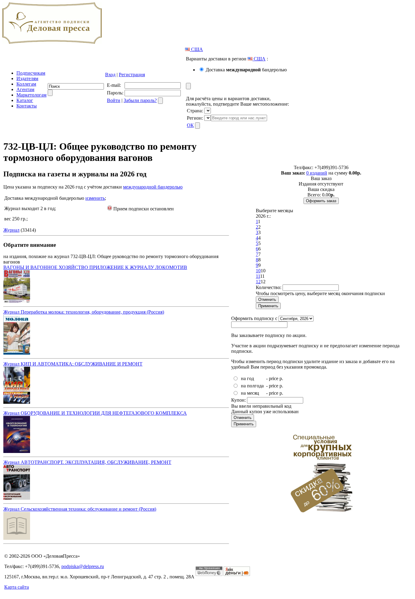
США (196, 49)
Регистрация (132, 74)
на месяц (250, 393)
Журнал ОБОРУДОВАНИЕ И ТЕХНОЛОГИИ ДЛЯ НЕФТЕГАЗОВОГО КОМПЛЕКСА (95, 413)
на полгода (252, 385)
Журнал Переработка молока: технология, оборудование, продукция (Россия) (83, 312)
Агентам (25, 89)
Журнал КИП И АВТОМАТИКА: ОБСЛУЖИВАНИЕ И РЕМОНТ (72, 363)
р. (281, 378)
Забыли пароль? (140, 100)
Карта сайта (16, 587)
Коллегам (26, 84)
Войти (113, 100)
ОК (190, 125)
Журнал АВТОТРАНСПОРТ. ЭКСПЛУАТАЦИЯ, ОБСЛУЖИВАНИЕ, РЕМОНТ (87, 462)
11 (258, 276)
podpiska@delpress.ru (82, 566)
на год (247, 378)
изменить (95, 198)
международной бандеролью (153, 186)
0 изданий (316, 172)
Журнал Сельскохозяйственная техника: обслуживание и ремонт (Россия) (79, 509)
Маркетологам (31, 94)
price (273, 378)
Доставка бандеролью (246, 69)
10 (258, 270)
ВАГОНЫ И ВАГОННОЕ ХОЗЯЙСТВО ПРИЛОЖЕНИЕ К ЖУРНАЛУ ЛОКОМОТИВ (95, 267)
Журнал (11, 230)
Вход (110, 74)
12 (258, 281)
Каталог (24, 100)
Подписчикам (30, 73)
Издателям (27, 78)
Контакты (26, 105)
